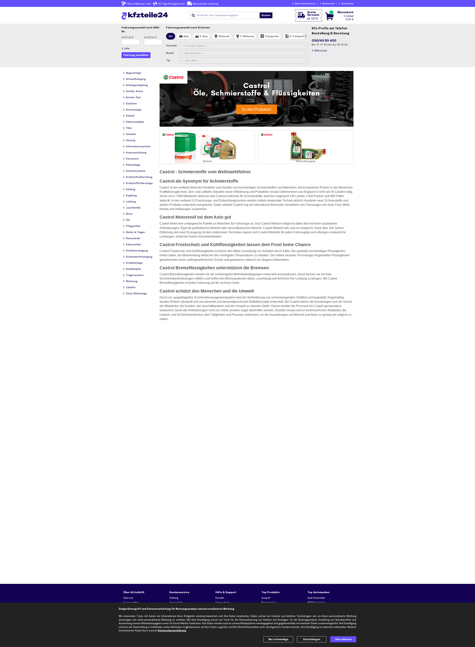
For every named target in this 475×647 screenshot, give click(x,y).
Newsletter (347, 3)
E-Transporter (298, 36)
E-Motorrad (247, 36)
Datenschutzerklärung (172, 630)
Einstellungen (311, 639)
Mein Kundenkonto (305, 3)
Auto (186, 36)
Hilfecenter (320, 50)
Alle (170, 36)
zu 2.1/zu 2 (127, 37)
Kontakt (219, 597)
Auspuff (265, 597)
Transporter (272, 36)
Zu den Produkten (256, 109)
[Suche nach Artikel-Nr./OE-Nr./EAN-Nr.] (266, 15)
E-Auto (204, 36)
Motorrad (224, 36)
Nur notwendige (278, 639)
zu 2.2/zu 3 (150, 37)
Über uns (128, 597)
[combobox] (226, 15)
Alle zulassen (343, 639)
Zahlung (173, 597)
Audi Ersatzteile (316, 597)
